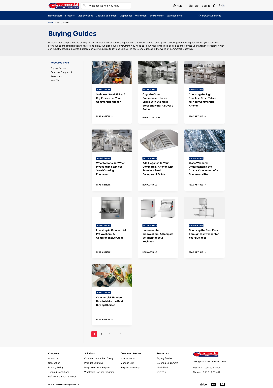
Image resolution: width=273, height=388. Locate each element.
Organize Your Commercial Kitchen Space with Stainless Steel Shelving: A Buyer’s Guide (157, 102)
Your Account (128, 358)
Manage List (127, 362)
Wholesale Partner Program (99, 372)
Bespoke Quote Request (97, 367)
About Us (53, 358)
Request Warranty (130, 367)
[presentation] (112, 72)
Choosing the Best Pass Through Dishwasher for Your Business (204, 234)
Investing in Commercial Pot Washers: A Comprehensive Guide (111, 234)
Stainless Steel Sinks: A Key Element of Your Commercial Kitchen (110, 98)
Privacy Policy (55, 367)
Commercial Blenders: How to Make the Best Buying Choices (109, 301)
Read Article (104, 116)
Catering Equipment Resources (167, 364)
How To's (55, 80)
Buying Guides (103, 90)
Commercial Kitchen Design (99, 358)
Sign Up (194, 5)
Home (50, 22)
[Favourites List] (214, 5)
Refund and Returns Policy (62, 376)
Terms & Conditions (58, 372)
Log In (206, 5)
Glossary (161, 371)
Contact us (54, 362)
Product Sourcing (93, 362)
